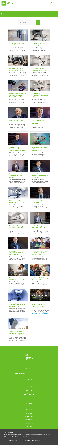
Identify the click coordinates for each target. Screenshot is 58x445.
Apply (38, 22)
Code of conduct (29, 423)
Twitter (30, 394)
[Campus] (29, 357)
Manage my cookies (13, 440)
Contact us (29, 403)
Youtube (33, 394)
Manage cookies (29, 419)
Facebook (25, 394)
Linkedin (27, 394)
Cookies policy (29, 416)
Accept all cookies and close (32, 440)
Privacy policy (29, 413)
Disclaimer (29, 409)
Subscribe (29, 379)
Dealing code (29, 426)
